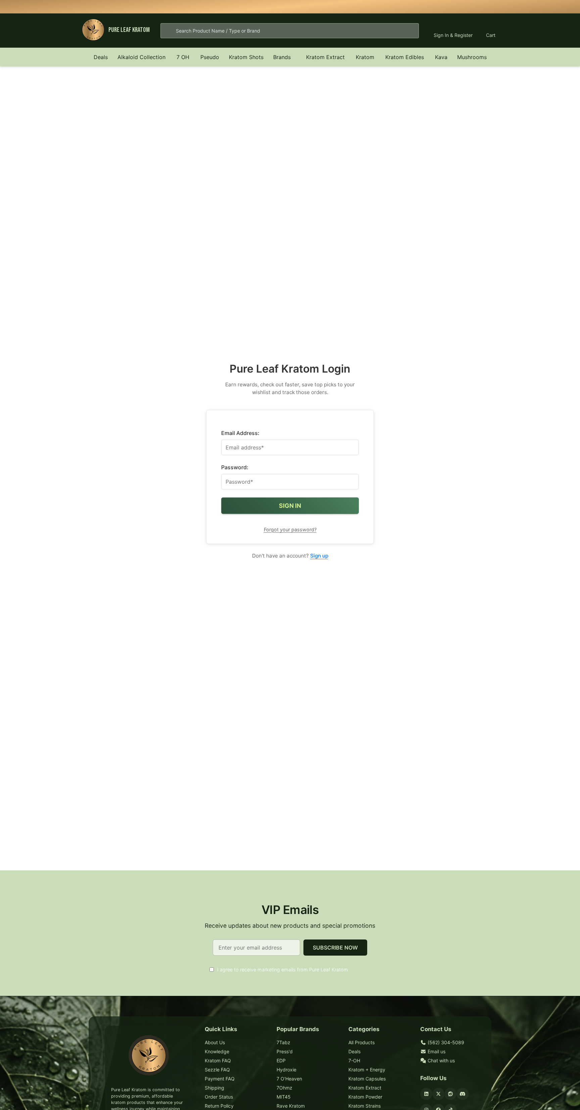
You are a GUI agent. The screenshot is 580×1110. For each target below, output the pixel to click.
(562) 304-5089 (445, 1042)
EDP (281, 1060)
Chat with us (440, 1060)
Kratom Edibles (404, 57)
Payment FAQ (220, 1078)
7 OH (183, 57)
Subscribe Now (335, 947)
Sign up (319, 555)
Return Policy (219, 1106)
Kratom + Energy (366, 1069)
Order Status (219, 1097)
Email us (435, 1051)
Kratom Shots (246, 57)
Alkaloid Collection (141, 57)
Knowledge (217, 1051)
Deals (101, 57)
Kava (441, 57)
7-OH (354, 1060)
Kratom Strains (364, 1106)
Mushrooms (472, 57)
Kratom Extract (325, 57)
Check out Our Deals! (341, 6)
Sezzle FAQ (217, 1069)
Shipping (214, 1088)
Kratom (365, 57)
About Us (215, 1042)
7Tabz (283, 1042)
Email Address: (240, 433)
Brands (282, 57)
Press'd (285, 1051)
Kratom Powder (365, 1097)
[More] (169, 57)
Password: (234, 467)
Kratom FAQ (218, 1060)
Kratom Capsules (367, 1078)
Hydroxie (286, 1069)
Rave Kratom (291, 1106)
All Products (361, 1042)
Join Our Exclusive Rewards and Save (382, 6)
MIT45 (284, 1097)
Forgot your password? (290, 529)
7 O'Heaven (289, 1078)
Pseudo (209, 57)
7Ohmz (284, 1088)
